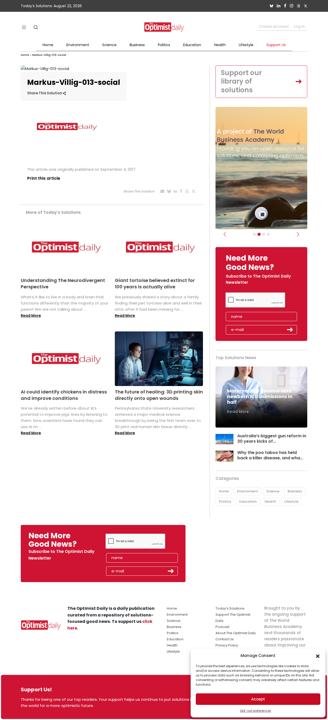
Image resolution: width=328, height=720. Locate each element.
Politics (164, 44)
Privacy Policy (227, 645)
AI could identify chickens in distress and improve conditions (64, 395)
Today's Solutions (230, 608)
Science (109, 44)
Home (48, 44)
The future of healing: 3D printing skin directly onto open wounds (159, 395)
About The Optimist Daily (236, 633)
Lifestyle (246, 44)
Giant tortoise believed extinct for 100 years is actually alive (155, 283)
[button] (317, 655)
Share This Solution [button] (45, 93)
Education (192, 44)
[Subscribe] (254, 234)
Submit (290, 329)
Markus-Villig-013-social (49, 55)
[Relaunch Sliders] (268, 234)
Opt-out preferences (255, 710)
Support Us (276, 44)
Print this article (43, 178)
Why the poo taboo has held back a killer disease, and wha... (270, 455)
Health (220, 44)
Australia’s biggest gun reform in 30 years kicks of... (271, 438)
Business (137, 44)
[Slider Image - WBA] (259, 234)
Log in (299, 26)
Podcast (222, 626)
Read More (31, 315)
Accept (258, 699)
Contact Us (225, 639)
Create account (274, 26)
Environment (77, 44)
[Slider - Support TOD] (263, 234)
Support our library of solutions (241, 81)
